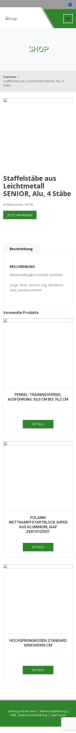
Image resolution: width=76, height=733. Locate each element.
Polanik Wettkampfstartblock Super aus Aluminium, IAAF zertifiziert (38, 524)
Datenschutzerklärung (32, 715)
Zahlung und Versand (22, 711)
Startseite (9, 77)
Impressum (58, 715)
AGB (13, 715)
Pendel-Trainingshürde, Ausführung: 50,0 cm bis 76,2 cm (38, 396)
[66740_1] (38, 133)
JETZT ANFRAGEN (19, 215)
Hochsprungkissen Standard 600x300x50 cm (38, 642)
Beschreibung (21, 249)
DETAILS (38, 424)
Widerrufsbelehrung (53, 711)
